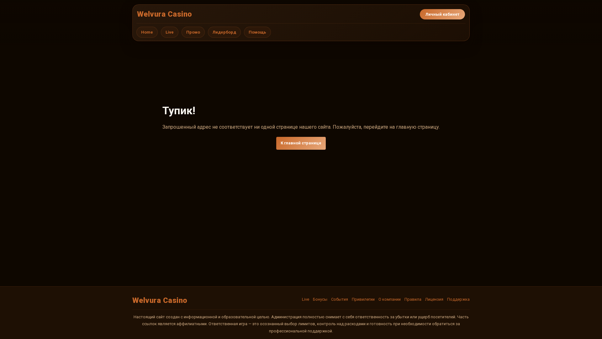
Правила (412, 299)
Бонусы (320, 299)
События (339, 299)
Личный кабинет (442, 14)
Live (170, 32)
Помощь (257, 32)
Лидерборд (224, 32)
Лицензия (434, 299)
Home (147, 32)
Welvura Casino (164, 14)
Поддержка (458, 299)
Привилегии (363, 299)
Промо (193, 32)
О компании (389, 299)
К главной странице (301, 143)
